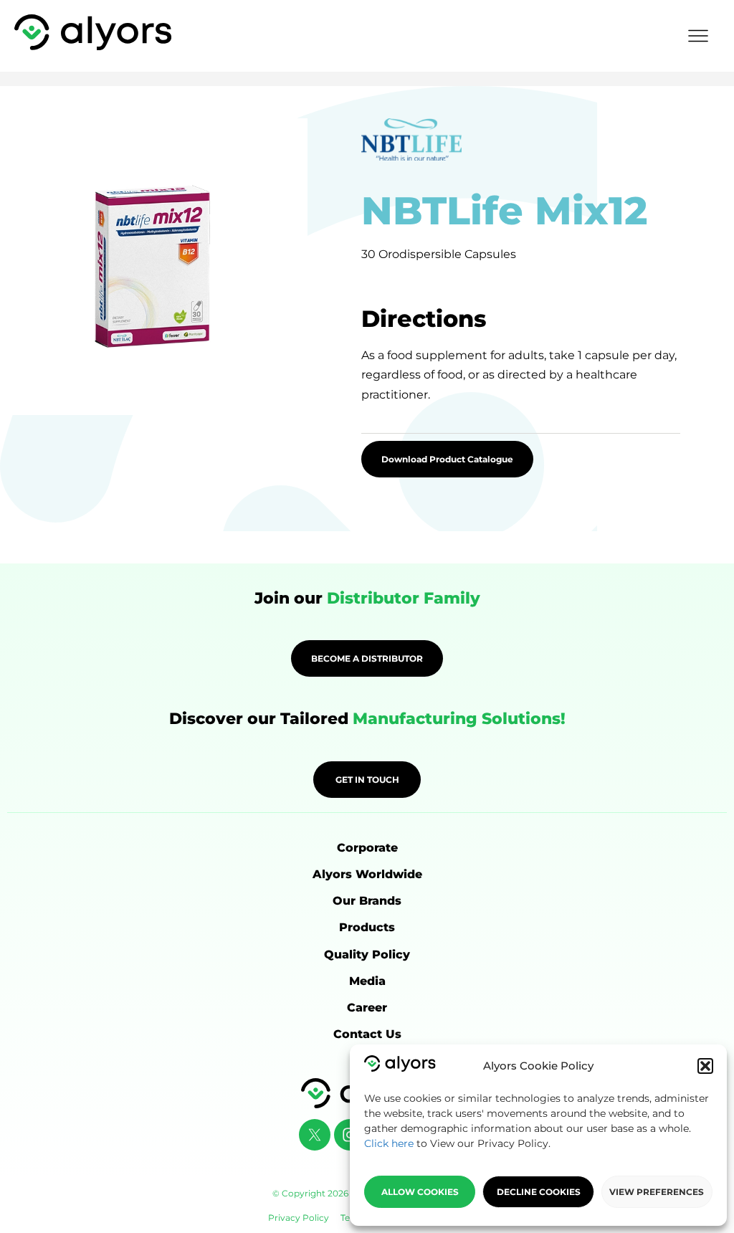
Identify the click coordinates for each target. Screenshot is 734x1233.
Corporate (367, 847)
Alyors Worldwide (367, 874)
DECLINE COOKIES (539, 1191)
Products (367, 927)
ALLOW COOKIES (420, 1191)
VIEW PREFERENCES (656, 1191)
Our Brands (367, 901)
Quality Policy (367, 954)
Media (367, 981)
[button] (705, 1066)
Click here (389, 1143)
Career (367, 1007)
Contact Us (367, 1034)
